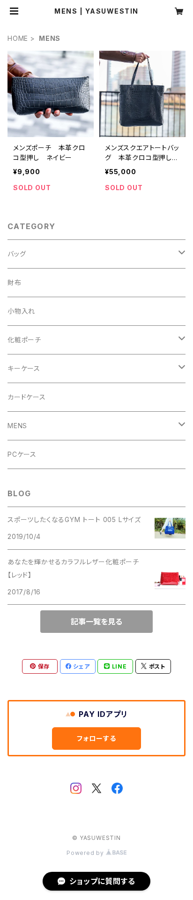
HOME (17, 38)
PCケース (22, 454)
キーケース (23, 368)
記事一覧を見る (96, 621)
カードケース (26, 397)
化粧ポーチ (24, 340)
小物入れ (21, 311)
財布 (14, 282)
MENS (17, 426)
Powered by (86, 852)
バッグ (16, 254)
